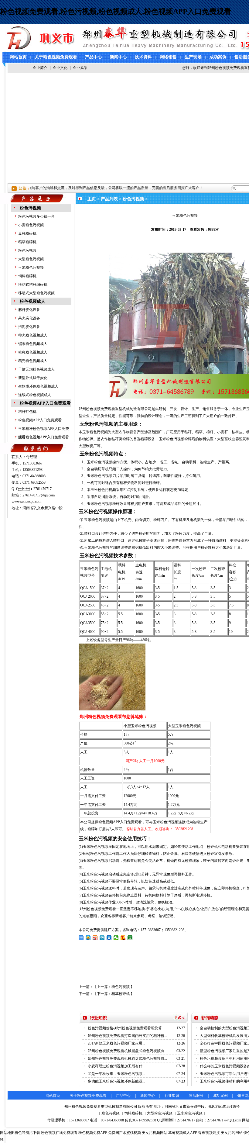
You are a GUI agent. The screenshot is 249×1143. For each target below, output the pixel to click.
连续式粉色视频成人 (34, 395)
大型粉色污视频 (31, 259)
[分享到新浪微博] (95, 937)
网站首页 (18, 57)
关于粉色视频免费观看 (56, 57)
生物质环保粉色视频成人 (38, 386)
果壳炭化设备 (29, 318)
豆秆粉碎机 (27, 233)
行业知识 (172, 1095)
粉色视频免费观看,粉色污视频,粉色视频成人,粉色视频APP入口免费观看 (115, 12)
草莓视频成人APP (182, 1133)
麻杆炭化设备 (29, 310)
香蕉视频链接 (209, 1133)
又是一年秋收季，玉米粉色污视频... (116, 1074)
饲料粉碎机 (27, 276)
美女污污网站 (232, 1133)
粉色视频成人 (32, 301)
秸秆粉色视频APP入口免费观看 (43, 437)
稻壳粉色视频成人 (32, 361)
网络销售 (168, 57)
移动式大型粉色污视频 (36, 293)
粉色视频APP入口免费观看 (45, 403)
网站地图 (7, 1133)
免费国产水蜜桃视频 (124, 1133)
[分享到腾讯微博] (102, 937)
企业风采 (80, 68)
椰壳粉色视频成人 (32, 335)
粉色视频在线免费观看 (59, 1133)
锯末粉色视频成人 (32, 344)
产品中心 (93, 57)
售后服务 (196, 1095)
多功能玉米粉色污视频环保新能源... (116, 1081)
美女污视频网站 (154, 1133)
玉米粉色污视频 (31, 267)
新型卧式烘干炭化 (32, 378)
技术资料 (143, 57)
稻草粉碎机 (27, 242)
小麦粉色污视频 (31, 225)
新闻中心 (118, 57)
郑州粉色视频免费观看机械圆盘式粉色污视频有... (127, 1051)
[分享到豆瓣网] (130, 937)
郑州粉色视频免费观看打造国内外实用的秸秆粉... (127, 1036)
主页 (91, 199)
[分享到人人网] (109, 937)
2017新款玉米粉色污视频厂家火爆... (116, 1043)
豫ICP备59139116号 (224, 1106)
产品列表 (109, 199)
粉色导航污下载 (27, 1133)
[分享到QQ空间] (88, 937)
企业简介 (40, 68)
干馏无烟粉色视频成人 (36, 369)
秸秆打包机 (27, 411)
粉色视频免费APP (92, 1133)
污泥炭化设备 (29, 327)
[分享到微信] (116, 937)
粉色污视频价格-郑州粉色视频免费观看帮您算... (126, 1028)
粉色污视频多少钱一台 (36, 216)
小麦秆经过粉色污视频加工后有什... (116, 1066)
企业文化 (60, 68)
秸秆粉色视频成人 (32, 352)
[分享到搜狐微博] (123, 937)
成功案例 (218, 57)
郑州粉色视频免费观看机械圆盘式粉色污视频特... (127, 1058)
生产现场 (193, 57)
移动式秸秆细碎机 (32, 284)
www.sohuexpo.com (26, 501)
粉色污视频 (30, 208)
